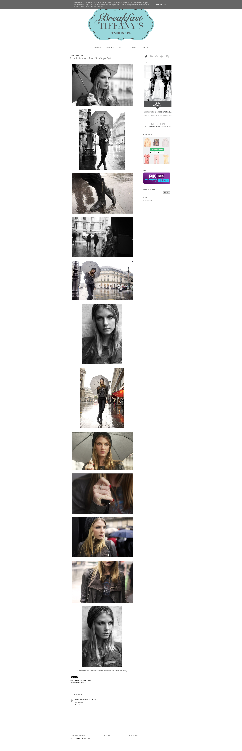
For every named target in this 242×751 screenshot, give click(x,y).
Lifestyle (145, 47)
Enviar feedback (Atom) (83, 738)
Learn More (158, 4)
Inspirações (77, 682)
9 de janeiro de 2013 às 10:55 (88, 699)
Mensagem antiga (133, 735)
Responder (78, 705)
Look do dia (83, 682)
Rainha (77, 699)
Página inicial (106, 735)
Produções (133, 47)
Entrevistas (110, 47)
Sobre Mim (97, 47)
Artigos (121, 47)
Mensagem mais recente (78, 735)
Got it (166, 4)
